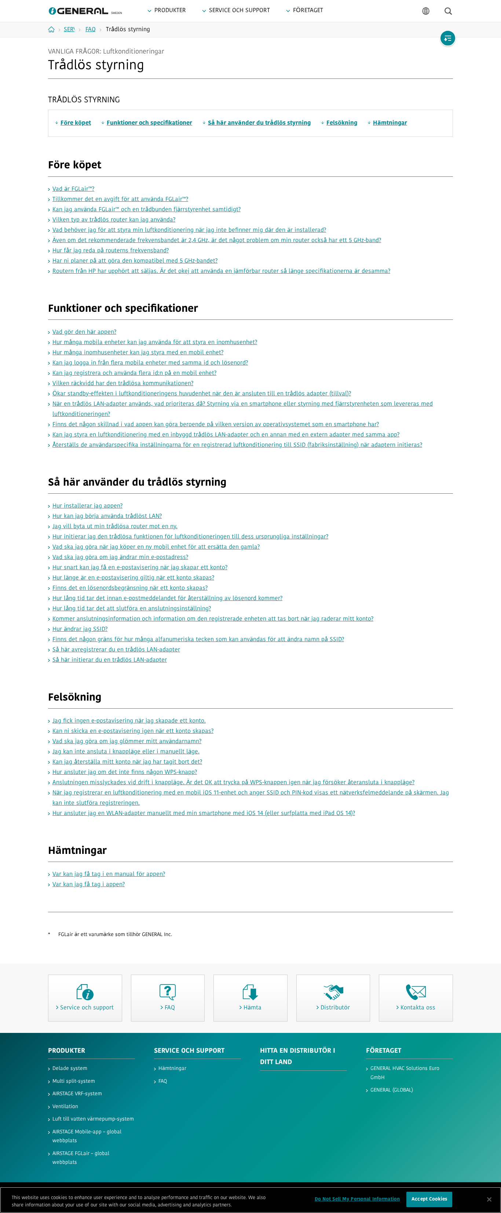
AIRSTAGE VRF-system (77, 1094)
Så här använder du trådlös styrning (259, 123)
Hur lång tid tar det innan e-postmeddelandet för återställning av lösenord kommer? (167, 599)
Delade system (69, 1068)
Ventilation (65, 1107)
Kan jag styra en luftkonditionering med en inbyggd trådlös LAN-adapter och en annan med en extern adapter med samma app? (225, 435)
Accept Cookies (429, 1199)
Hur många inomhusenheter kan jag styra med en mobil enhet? (137, 353)
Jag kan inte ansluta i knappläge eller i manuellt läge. (126, 752)
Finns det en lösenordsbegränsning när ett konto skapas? (130, 588)
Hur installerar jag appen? (87, 506)
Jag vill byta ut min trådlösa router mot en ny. (115, 527)
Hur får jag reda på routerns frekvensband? (110, 251)
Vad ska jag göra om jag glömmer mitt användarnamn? (126, 742)
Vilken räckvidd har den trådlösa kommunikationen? (122, 384)
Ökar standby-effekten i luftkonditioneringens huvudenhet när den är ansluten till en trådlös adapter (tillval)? (201, 394)
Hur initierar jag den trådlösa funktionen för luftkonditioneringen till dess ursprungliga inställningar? (190, 537)
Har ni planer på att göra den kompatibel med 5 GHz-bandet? (134, 261)
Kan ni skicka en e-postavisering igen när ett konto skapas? (132, 731)
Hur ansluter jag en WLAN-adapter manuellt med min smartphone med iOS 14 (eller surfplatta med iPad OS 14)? (203, 813)
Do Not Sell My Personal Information (357, 1199)
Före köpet (76, 123)
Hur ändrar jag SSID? (79, 629)
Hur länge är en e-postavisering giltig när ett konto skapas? (133, 578)
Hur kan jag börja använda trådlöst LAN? (107, 516)
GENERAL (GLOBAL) (391, 1090)
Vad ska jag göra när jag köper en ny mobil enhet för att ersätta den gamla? (156, 547)
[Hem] (54, 29)
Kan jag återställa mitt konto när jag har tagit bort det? (127, 762)
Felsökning (341, 123)
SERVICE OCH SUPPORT (189, 1051)
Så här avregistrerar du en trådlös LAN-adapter (116, 650)
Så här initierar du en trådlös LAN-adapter (109, 660)
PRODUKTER (66, 1051)
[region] (250, 1200)
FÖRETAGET (383, 1051)
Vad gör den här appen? (84, 332)
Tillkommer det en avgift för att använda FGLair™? (120, 199)
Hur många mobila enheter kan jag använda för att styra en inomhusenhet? (154, 343)
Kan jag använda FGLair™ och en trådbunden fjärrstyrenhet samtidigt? (146, 210)
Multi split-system (73, 1081)
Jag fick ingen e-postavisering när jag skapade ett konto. (129, 721)
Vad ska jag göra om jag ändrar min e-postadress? (120, 557)
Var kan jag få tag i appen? (88, 885)
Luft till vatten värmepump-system (93, 1119)
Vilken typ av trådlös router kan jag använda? (113, 220)
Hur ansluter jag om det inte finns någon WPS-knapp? (124, 772)
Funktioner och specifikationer (149, 123)
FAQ (162, 1081)
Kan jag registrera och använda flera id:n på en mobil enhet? (134, 373)
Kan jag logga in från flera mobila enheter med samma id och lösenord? (150, 363)
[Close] (489, 1199)
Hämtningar (390, 123)
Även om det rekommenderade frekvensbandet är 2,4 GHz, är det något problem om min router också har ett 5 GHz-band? (216, 241)
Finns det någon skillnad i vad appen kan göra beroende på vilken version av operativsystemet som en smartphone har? (215, 425)
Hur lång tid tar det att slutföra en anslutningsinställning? (131, 609)
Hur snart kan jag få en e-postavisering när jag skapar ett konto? (139, 568)
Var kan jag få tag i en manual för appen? (108, 874)
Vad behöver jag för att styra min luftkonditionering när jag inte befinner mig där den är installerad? (189, 230)
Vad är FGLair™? (73, 189)
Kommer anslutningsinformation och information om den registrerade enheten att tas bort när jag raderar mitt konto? (212, 619)
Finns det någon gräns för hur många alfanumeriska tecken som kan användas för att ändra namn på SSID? (198, 640)
